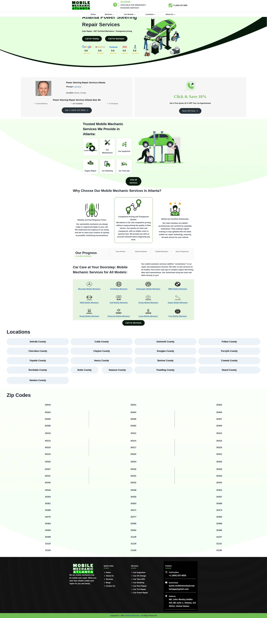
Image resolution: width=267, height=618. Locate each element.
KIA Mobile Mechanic (118, 289)
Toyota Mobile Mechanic (148, 303)
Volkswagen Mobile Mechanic (148, 289)
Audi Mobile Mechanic (119, 303)
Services (108, 14)
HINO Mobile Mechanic (89, 303)
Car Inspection (139, 572)
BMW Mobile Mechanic (177, 289)
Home (93, 14)
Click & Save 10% (190, 96)
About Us (169, 14)
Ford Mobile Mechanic (178, 316)
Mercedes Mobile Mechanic (89, 289)
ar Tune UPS (140, 579)
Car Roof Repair (140, 586)
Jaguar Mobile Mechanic (178, 303)
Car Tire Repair (139, 589)
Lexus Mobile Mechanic (148, 316)
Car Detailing (138, 583)
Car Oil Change (139, 576)
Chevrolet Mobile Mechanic (119, 316)
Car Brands (128, 14)
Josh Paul (77, 87)
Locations (149, 14)
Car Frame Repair (140, 593)
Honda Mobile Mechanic (89, 316)
